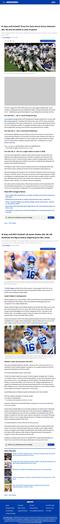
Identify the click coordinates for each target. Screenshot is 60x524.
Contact (32, 505)
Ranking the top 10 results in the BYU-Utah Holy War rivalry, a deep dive (27, 199)
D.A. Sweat (6, 37)
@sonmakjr (19, 146)
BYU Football (12, 223)
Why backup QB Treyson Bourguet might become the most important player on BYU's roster (30, 207)
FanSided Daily (10, 508)
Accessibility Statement (37, 511)
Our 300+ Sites (50, 505)
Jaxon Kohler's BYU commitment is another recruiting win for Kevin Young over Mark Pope (30, 196)
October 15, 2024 (28, 148)
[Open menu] (4, 2)
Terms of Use (50, 508)
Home (6, 223)
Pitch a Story (21, 508)
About (7, 505)
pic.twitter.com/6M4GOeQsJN (31, 146)
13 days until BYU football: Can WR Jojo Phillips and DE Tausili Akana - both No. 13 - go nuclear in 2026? (29, 202)
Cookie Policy (9, 511)
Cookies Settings (10, 513)
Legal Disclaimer (22, 511)
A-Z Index (48, 511)
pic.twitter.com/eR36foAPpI (12, 398)
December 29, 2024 (27, 400)
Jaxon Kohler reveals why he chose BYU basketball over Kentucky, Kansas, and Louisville (29, 211)
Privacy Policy (34, 508)
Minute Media (9, 517)
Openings (20, 505)
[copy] (13, 41)
